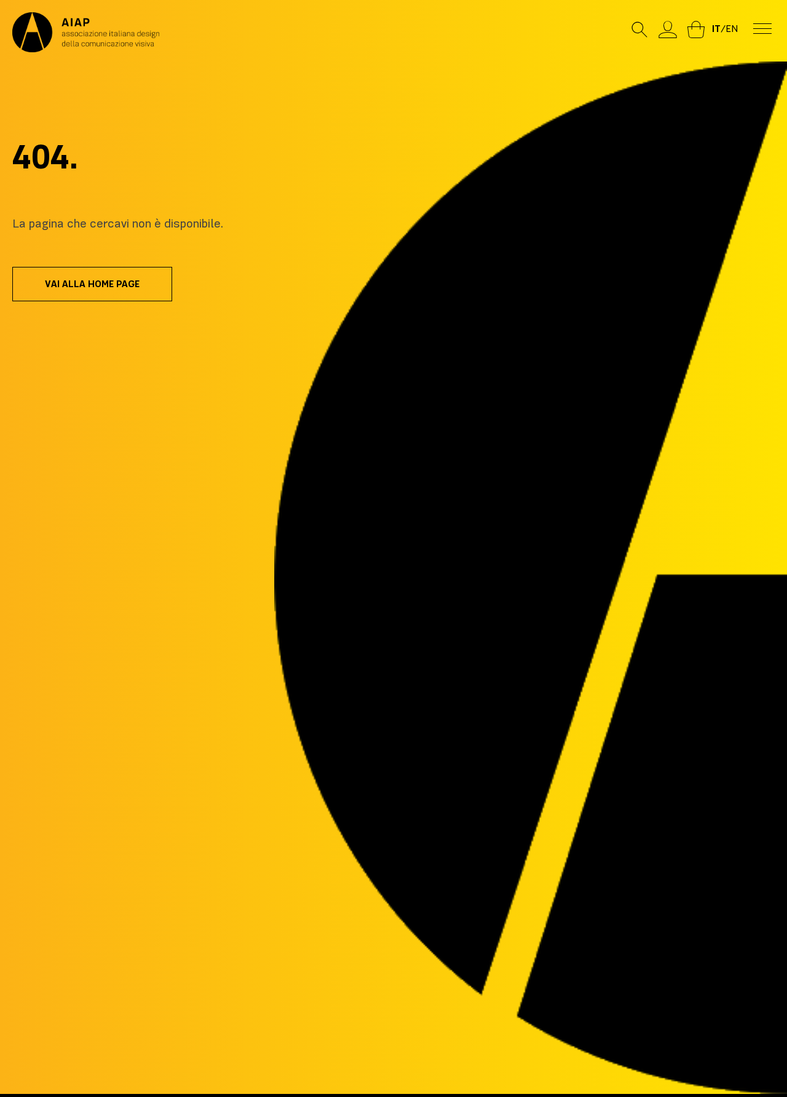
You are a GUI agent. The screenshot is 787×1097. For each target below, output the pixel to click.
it (716, 28)
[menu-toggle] (762, 27)
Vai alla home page (92, 284)
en (732, 28)
